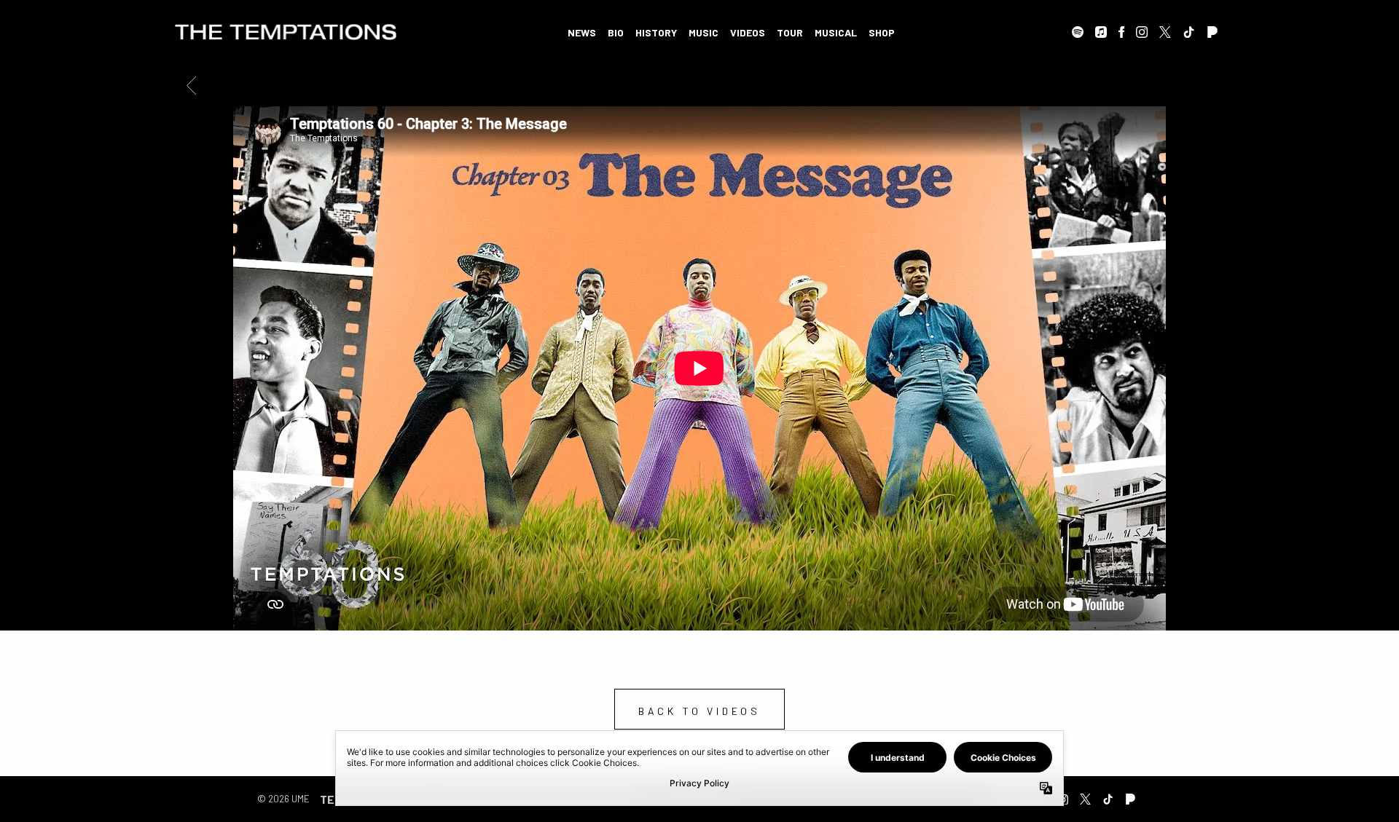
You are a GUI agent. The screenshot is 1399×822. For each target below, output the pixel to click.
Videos (747, 32)
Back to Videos (699, 711)
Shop (882, 32)
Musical (836, 32)
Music (703, 32)
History (656, 32)
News (582, 32)
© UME (283, 799)
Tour (790, 32)
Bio (616, 32)
